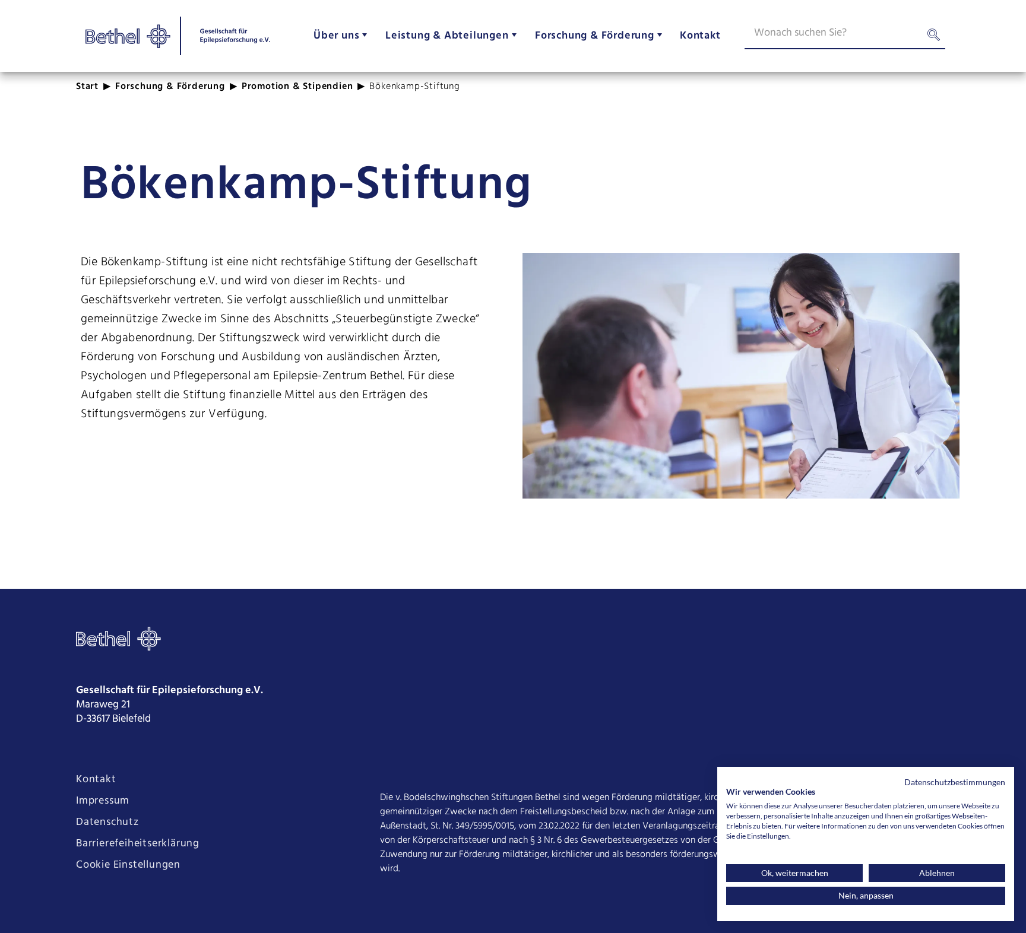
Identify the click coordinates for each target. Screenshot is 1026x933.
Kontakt (96, 780)
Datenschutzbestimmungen (954, 782)
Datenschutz (107, 823)
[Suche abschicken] (933, 37)
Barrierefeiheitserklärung (138, 844)
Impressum (102, 801)
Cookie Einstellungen (128, 865)
